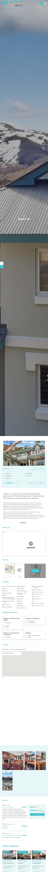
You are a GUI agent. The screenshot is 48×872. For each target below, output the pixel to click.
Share (41, 468)
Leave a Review (32, 483)
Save (35, 468)
